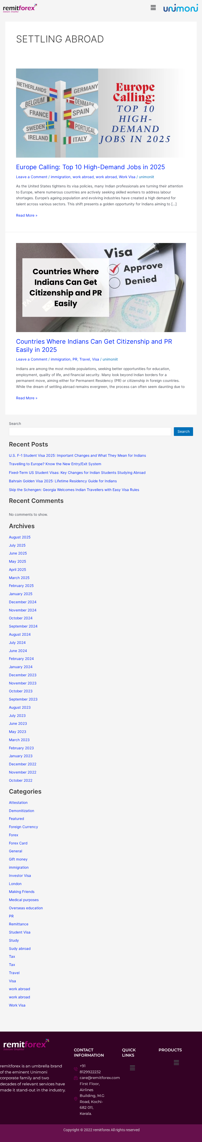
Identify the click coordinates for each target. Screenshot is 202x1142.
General (15, 851)
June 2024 (18, 651)
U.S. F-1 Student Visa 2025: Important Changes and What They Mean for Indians (77, 455)
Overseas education (26, 908)
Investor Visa (20, 875)
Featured (16, 819)
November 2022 (22, 772)
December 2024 (23, 602)
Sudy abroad (20, 948)
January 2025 (20, 594)
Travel (84, 359)
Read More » (26, 214)
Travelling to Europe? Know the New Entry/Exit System (55, 464)
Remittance (18, 924)
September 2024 (23, 626)
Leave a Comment (31, 177)
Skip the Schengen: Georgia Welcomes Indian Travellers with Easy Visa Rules (74, 490)
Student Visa (20, 932)
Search (15, 423)
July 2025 (17, 545)
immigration (60, 177)
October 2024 (21, 618)
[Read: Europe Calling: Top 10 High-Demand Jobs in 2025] (101, 113)
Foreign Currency (23, 827)
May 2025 (17, 561)
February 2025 (21, 586)
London (15, 884)
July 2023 (17, 715)
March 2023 (19, 740)
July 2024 (17, 642)
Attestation (18, 802)
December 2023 (23, 675)
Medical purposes (24, 900)
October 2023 (21, 691)
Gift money (18, 859)
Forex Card (18, 843)
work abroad (83, 177)
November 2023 (23, 683)
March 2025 (19, 578)
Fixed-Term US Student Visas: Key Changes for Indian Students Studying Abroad (77, 472)
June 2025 (18, 553)
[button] (153, 7)
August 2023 (20, 707)
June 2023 (18, 723)
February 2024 (21, 659)
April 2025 (17, 569)
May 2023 (17, 732)
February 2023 (21, 748)
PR (75, 359)
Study (14, 940)
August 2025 (20, 537)
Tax (12, 956)
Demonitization (21, 811)
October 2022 (20, 780)
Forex (13, 835)
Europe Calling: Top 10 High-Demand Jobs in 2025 (90, 167)
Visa (95, 359)
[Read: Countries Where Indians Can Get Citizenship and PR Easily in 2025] (101, 287)
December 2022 (22, 764)
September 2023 (23, 699)
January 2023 (21, 756)
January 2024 (21, 667)
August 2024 (20, 634)
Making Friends (21, 892)
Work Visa (127, 177)
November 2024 (23, 610)
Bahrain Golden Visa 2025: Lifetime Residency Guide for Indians (63, 481)
